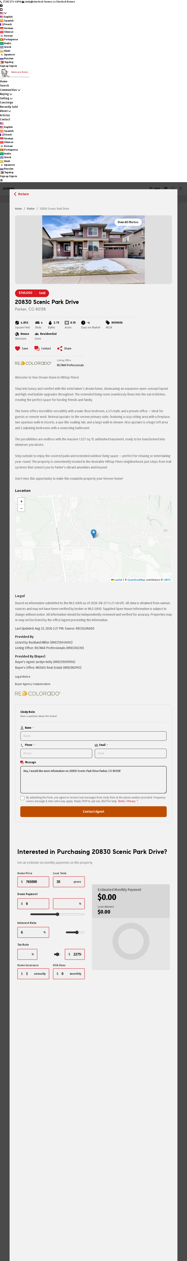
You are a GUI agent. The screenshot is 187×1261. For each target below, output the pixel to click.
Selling (4, 98)
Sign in (13, 66)
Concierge (6, 102)
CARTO (167, 580)
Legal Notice (22, 676)
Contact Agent (93, 811)
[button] (93, 533)
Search (4, 85)
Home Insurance (28, 965)
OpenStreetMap (136, 580)
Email (103, 745)
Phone (30, 745)
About (4, 111)
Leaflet (118, 580)
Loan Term (59, 873)
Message (30, 762)
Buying (4, 94)
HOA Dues (59, 965)
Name (29, 727)
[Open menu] (1, 180)
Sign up (4, 66)
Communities (8, 90)
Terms (121, 801)
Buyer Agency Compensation (32, 684)
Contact (5, 119)
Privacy (131, 801)
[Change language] (3, 13)
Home (18, 208)
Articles (5, 115)
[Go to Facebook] (1, 5)
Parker (31, 208)
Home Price (24, 873)
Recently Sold (9, 106)
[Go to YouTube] (1, 9)
